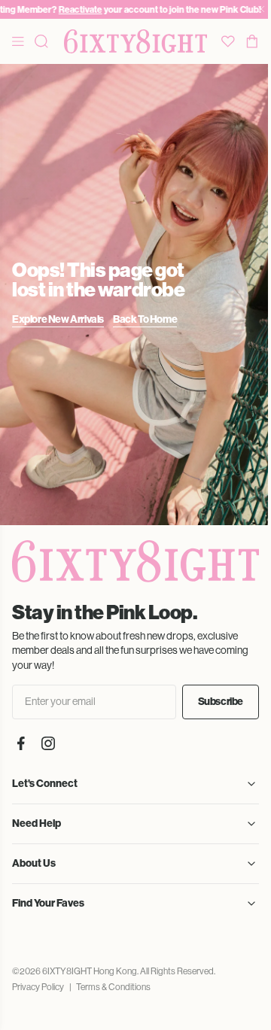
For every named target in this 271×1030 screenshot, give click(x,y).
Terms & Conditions (113, 987)
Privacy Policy (38, 987)
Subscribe (220, 701)
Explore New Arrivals (58, 319)
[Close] (261, 9)
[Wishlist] (228, 41)
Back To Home (145, 319)
